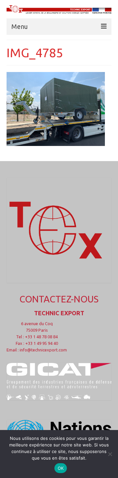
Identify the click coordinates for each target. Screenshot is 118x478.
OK (61, 468)
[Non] (110, 454)
